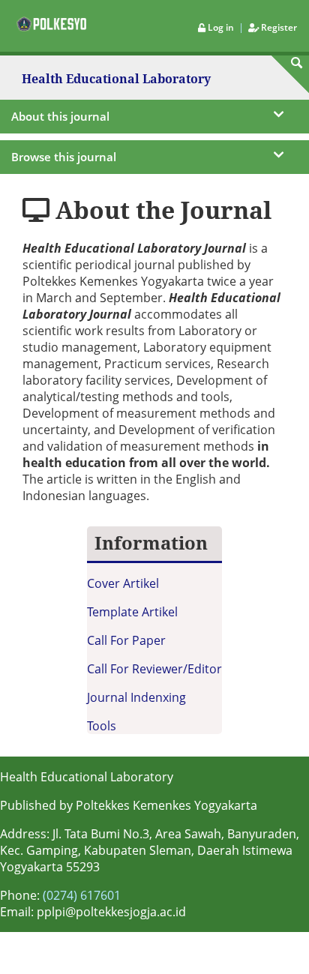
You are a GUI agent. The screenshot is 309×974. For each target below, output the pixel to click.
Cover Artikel (123, 583)
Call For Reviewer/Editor (154, 669)
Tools (101, 726)
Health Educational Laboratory (116, 80)
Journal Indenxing (136, 697)
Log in (221, 27)
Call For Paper (126, 640)
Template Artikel (132, 612)
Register (278, 27)
